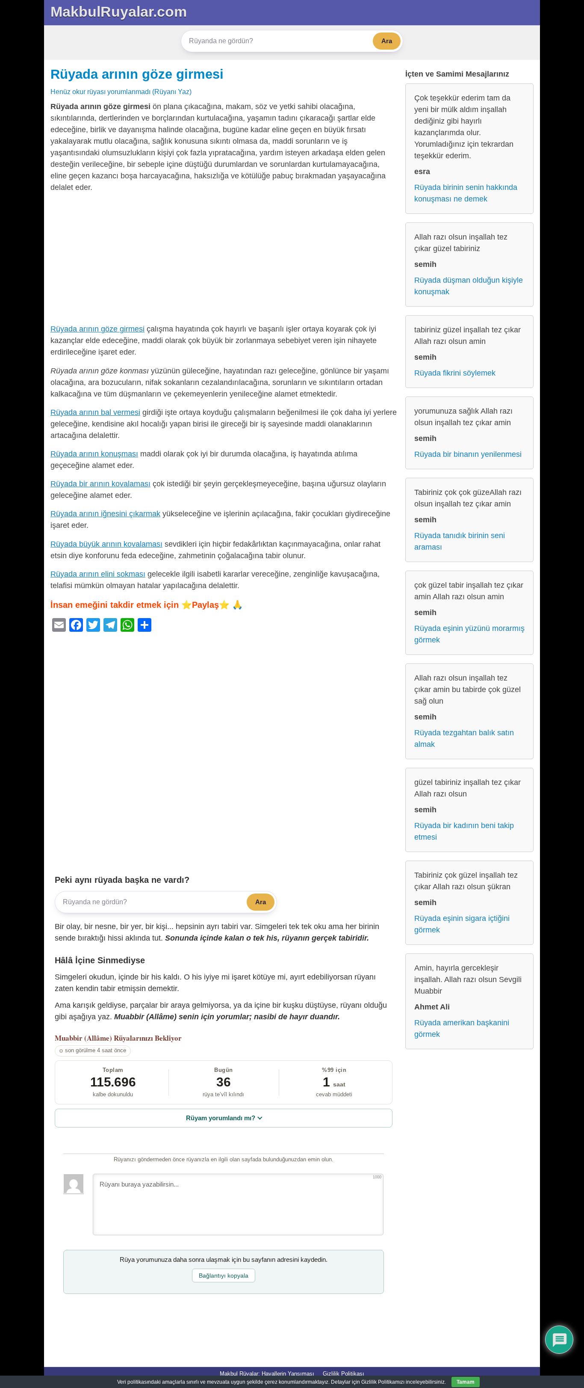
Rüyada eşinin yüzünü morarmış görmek (469, 634)
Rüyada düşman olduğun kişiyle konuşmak (468, 286)
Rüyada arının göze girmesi (137, 74)
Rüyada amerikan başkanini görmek (461, 1028)
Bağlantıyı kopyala (223, 1275)
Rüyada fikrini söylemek (455, 373)
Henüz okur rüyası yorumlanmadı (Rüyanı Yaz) (121, 91)
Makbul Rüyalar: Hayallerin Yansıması (267, 1373)
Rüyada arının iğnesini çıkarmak (105, 513)
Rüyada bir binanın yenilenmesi (468, 454)
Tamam (466, 1382)
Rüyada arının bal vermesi (95, 412)
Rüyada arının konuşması (94, 454)
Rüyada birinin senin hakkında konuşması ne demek (465, 193)
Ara (386, 40)
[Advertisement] (223, 260)
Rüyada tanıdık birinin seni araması (459, 541)
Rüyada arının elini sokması (97, 574)
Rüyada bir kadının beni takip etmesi (464, 831)
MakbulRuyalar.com (118, 11)
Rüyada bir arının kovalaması (100, 483)
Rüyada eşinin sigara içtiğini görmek (462, 924)
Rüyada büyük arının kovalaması (106, 544)
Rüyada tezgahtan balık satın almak (464, 738)
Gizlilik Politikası (343, 1373)
